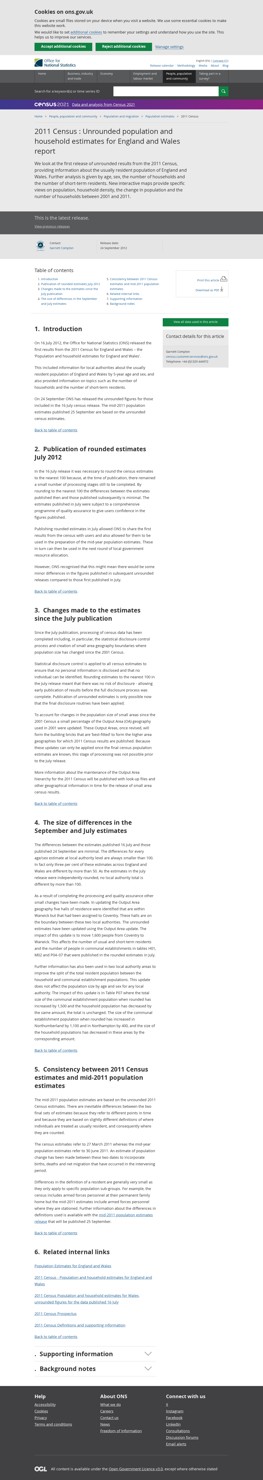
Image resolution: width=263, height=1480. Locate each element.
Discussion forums (182, 1437)
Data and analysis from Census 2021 (103, 104)
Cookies (41, 1411)
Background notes (122, 304)
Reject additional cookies (123, 46)
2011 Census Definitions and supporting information (80, 1325)
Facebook (174, 1417)
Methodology (186, 65)
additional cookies (86, 32)
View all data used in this (196, 322)
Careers (106, 1411)
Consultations (178, 1430)
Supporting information (126, 299)
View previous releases (52, 226)
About (215, 65)
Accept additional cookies (63, 46)
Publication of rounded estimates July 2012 (70, 284)
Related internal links (124, 294)
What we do (110, 1404)
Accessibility (45, 1404)
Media (203, 65)
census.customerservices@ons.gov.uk (192, 356)
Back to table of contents (56, 430)
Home (42, 73)
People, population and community (73, 116)
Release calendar (162, 65)
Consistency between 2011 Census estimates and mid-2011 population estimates (134, 284)
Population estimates (159, 116)
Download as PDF (208, 290)
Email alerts (176, 1444)
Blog (225, 65)
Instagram (174, 1411)
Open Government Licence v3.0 (136, 1468)
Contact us (109, 1417)
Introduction (49, 279)
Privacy (41, 1417)
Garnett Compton (62, 248)
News (105, 1424)
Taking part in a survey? (209, 76)
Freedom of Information (121, 1430)
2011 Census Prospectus (56, 1313)
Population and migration (121, 116)
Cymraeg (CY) (220, 60)
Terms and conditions (53, 1424)
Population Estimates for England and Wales (73, 1265)
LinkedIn (173, 1424)
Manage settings (169, 46)
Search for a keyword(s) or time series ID (67, 91)
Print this (208, 280)
